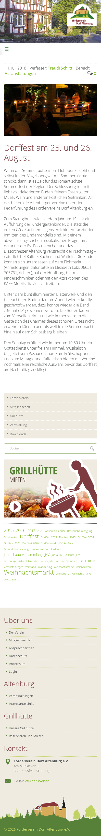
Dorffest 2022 (49, 537)
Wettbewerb (11, 579)
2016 (20, 530)
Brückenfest (11, 537)
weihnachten (83, 567)
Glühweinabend (40, 549)
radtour (59, 561)
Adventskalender (55, 531)
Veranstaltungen (13, 567)
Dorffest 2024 (85, 537)
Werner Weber (37, 781)
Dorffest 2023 (67, 537)
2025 (40, 531)
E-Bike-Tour (66, 543)
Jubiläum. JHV (72, 555)
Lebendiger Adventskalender (21, 561)
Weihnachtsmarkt (29, 572)
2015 (9, 530)
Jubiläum (56, 555)
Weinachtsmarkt (81, 573)
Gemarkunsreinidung (16, 549)
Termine (87, 560)
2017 (31, 530)
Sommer (71, 561)
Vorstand (30, 567)
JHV (47, 554)
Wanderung (45, 567)
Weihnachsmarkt (64, 567)
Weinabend (63, 573)
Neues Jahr (46, 561)
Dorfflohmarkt (49, 543)
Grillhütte (56, 549)
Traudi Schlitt (51, 68)
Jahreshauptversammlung (23, 554)
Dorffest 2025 (12, 543)
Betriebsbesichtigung (79, 531)
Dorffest (29, 536)
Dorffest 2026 (30, 543)
